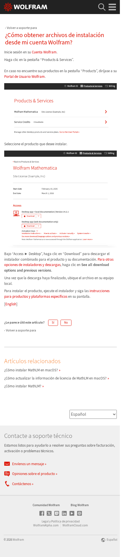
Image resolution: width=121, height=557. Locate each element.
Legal (45, 521)
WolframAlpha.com (46, 525)
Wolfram (18, 540)
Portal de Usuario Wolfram (24, 76)
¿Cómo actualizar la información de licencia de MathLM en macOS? (55, 378)
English (10, 304)
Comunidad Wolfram (46, 505)
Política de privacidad (65, 521)
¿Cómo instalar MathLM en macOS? (31, 370)
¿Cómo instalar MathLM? (22, 386)
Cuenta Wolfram (44, 52)
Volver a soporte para (22, 28)
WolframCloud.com (75, 525)
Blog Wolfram (80, 505)
